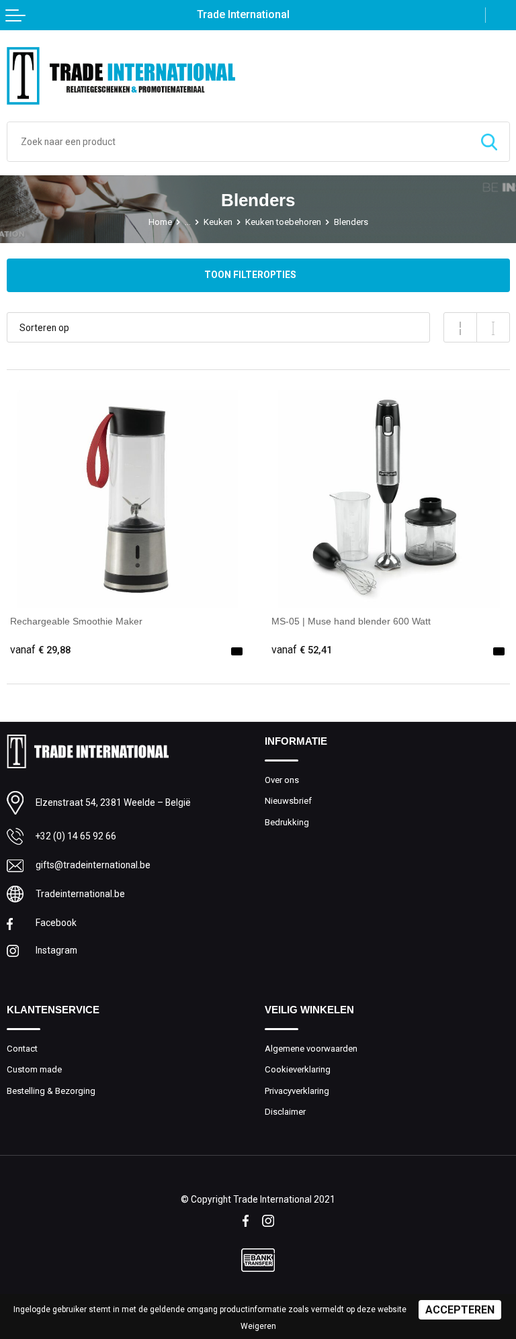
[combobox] (238, 141)
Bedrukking (287, 822)
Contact (22, 1049)
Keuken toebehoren (283, 222)
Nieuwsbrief (288, 801)
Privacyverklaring (297, 1091)
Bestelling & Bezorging (51, 1091)
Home (160, 222)
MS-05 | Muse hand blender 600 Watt (351, 621)
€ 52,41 (301, 650)
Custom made (34, 1069)
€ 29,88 (40, 650)
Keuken (218, 222)
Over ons (282, 780)
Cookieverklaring (298, 1069)
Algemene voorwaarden (311, 1049)
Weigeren (258, 1326)
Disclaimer (285, 1112)
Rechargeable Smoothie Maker (76, 621)
